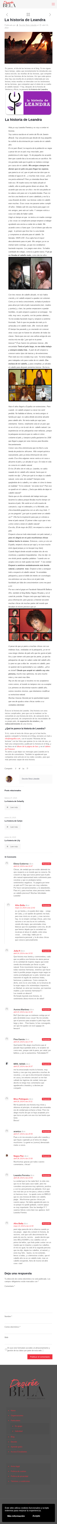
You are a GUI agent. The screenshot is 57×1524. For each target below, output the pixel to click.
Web (6, 1337)
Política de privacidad (19, 1476)
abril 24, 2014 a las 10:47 (23, 866)
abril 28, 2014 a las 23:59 (23, 1178)
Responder (46, 864)
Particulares (15, 1420)
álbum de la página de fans (27, 746)
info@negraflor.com (12, 739)
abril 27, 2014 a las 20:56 (23, 1134)
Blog (12, 1437)
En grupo (18, 1426)
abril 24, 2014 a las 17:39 (23, 1042)
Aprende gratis (16, 1447)
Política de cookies (18, 1471)
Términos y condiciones (20, 1481)
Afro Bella (20, 905)
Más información (16, 1516)
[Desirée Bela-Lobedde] (9, 4)
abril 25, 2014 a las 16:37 (23, 1066)
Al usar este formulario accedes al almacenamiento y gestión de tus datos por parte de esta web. (28, 1349)
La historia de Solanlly (14, 801)
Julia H (17, 951)
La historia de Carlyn (13, 821)
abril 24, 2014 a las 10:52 (23, 953)
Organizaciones (17, 1416)
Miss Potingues (21, 1099)
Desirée (14, 1442)
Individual (19, 1431)
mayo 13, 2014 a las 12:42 (25, 908)
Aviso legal (15, 1466)
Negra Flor (19, 1156)
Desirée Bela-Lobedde (28, 25)
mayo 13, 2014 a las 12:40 (23, 1226)
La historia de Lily (12, 840)
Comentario (10, 1286)
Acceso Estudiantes (19, 1452)
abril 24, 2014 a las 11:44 (23, 1012)
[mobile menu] (53, 4)
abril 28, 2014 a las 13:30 (23, 1158)
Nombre (8, 1316)
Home (13, 1411)
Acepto (36, 1516)
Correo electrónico (12, 1327)
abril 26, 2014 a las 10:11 (23, 1101)
